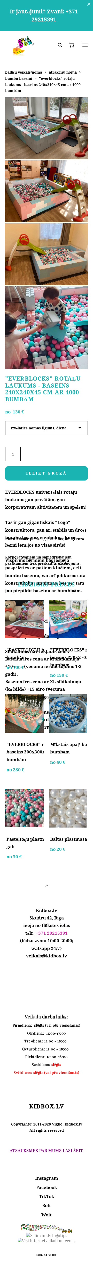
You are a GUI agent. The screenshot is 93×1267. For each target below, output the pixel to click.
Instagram (46, 1178)
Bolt (46, 1205)
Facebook (46, 1187)
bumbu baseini (18, 78)
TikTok (46, 1196)
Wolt (46, 1215)
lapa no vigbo (46, 1255)
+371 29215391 (52, 933)
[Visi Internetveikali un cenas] (46, 1240)
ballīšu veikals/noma (23, 72)
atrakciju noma (63, 72)
